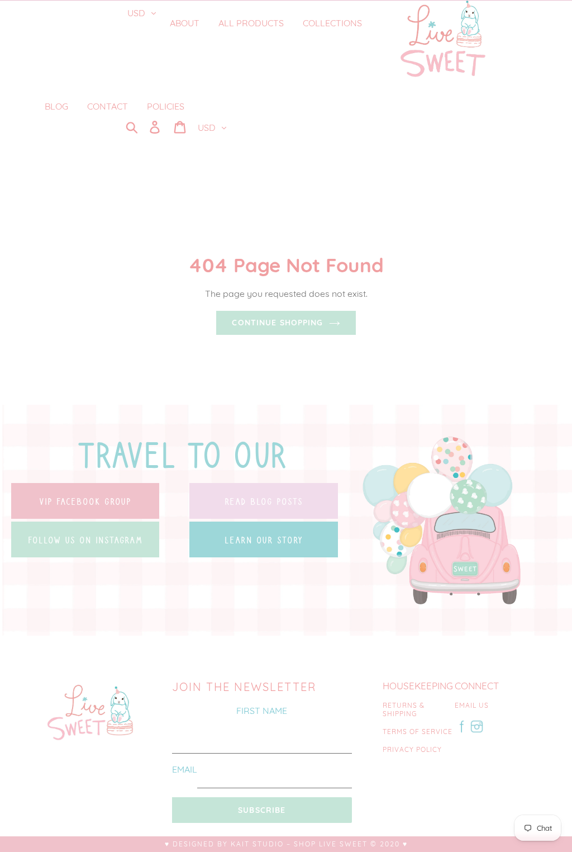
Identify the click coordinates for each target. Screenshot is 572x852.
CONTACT (107, 106)
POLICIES (165, 106)
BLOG (56, 106)
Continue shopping (277, 323)
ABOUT (184, 23)
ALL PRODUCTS (251, 23)
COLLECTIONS (333, 23)
